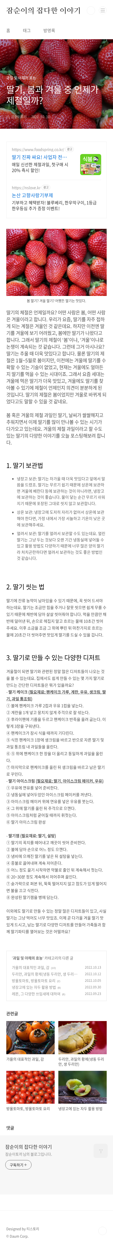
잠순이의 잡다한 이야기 (43, 10)
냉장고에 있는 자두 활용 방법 (34, 987)
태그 (27, 30)
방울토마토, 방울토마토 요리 (33, 980)
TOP (102, 1231)
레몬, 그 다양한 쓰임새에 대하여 (36, 993)
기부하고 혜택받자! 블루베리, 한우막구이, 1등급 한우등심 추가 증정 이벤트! (54, 205)
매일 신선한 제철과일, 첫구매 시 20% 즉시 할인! (40, 167)
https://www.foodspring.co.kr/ (38, 149)
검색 (91, 10)
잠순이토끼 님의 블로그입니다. (28, 1154)
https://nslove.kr (26, 187)
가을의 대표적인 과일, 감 (30, 967)
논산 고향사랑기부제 (32, 195)
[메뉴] (103, 10)
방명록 (49, 30)
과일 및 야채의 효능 (28, 957)
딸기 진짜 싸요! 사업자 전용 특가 (39, 157)
